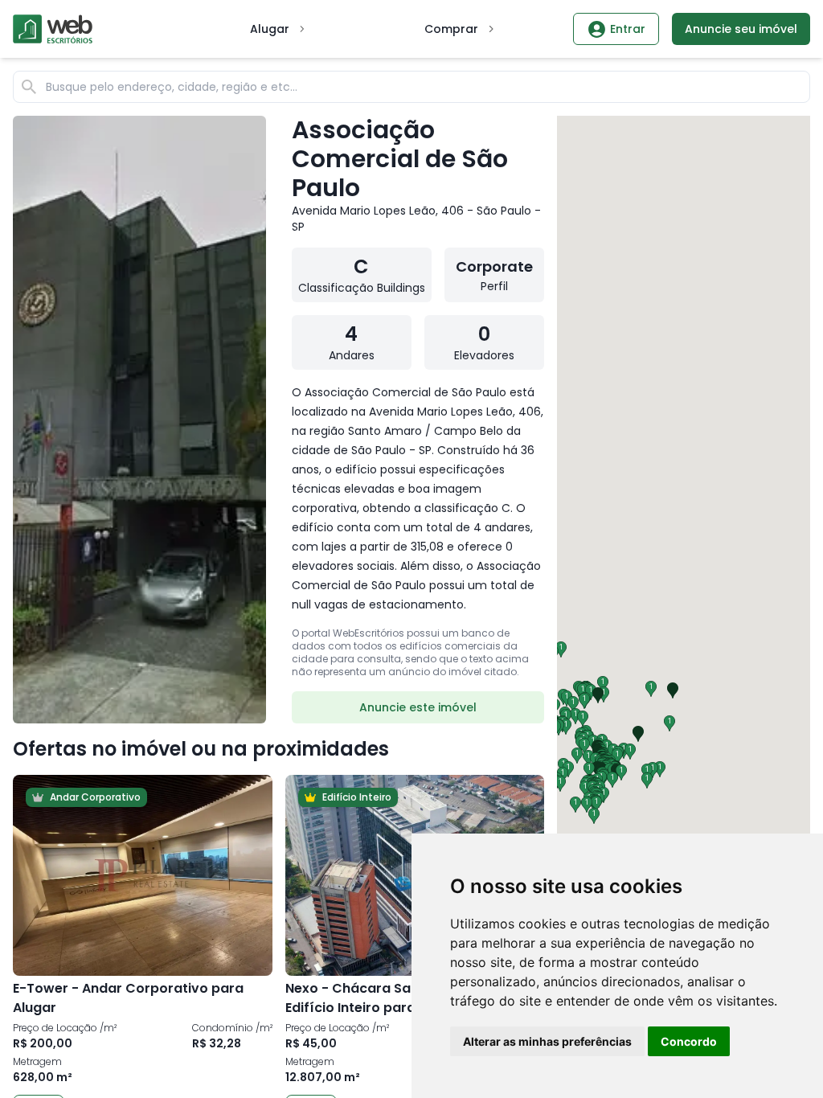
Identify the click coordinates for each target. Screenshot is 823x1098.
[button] (565, 727)
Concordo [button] (689, 1041)
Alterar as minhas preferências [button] (547, 1041)
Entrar (627, 29)
